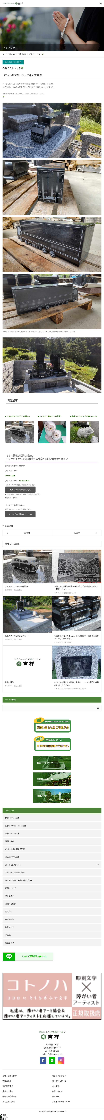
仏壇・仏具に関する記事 (15, 849)
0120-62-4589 (10, 476)
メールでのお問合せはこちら (20, 514)
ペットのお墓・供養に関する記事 (75, 689)
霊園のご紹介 (10, 904)
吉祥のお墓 (7, 1081)
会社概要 (55, 1086)
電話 (4, 1115)
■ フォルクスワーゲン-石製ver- (17, 416)
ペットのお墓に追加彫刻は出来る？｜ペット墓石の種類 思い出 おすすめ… (76, 683)
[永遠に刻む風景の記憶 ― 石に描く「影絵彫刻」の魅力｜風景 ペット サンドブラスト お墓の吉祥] (76, 566)
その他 (8, 935)
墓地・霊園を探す (10, 1076)
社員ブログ (9, 943)
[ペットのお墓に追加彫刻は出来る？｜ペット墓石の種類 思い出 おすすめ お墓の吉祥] (76, 662)
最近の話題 (9, 919)
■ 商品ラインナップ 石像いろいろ (83, 416)
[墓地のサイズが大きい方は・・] (27, 614)
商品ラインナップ (59, 1076)
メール (5, 1117)
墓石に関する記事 (12, 857)
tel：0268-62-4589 (52, 1051)
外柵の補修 (9, 682)
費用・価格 (9, 841)
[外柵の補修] (27, 662)
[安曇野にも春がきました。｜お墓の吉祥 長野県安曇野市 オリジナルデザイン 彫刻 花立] (76, 614)
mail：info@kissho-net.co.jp (52, 1054)
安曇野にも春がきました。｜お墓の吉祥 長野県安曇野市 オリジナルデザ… (76, 637)
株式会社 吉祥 (52, 1045)
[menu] (100, 3)
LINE (4, 1119)
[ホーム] (3, 54)
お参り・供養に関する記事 (16, 826)
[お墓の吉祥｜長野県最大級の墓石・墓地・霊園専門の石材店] (13, 3)
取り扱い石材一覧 (59, 1081)
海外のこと (9, 927)
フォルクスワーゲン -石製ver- (17, 586)
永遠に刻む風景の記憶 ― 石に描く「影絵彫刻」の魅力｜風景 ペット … (76, 587)
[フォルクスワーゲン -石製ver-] (27, 566)
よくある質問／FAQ (13, 865)
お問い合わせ (57, 1091)
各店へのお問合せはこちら (20, 490)
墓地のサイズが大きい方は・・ (17, 636)
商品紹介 (8, 912)
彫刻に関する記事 (70, 593)
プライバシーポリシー (61, 1102)
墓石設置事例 (8, 1086)
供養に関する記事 (12, 818)
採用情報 (55, 1096)
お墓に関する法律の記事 (15, 873)
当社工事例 (17, 62)
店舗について (10, 888)
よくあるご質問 (9, 1102)
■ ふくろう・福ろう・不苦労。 (50, 416)
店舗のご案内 (8, 1091)
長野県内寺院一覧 (10, 1096)
